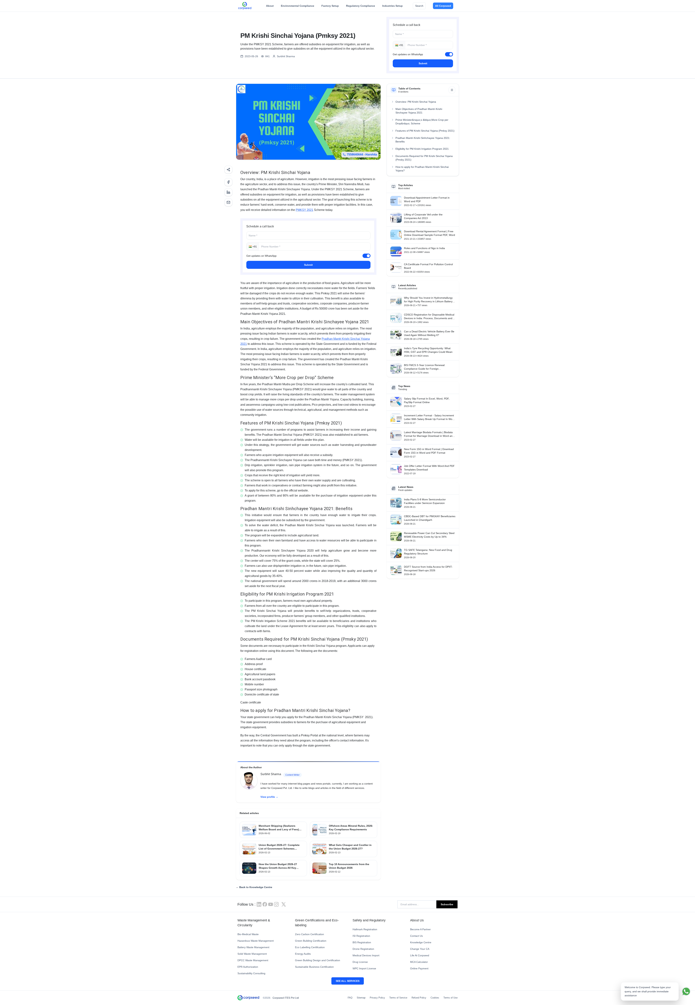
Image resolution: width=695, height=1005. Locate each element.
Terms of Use (450, 997)
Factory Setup (330, 5)
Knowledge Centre (420, 942)
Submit (423, 63)
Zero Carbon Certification (309, 934)
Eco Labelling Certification (310, 947)
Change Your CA (419, 948)
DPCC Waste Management (252, 960)
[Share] (228, 170)
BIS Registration (362, 942)
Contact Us (416, 935)
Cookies (435, 997)
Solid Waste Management (252, 953)
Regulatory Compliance (360, 5)
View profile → (269, 796)
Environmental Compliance (297, 5)
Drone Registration (363, 948)
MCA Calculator (419, 961)
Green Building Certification (310, 940)
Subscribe (447, 904)
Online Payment (419, 968)
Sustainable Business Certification (314, 966)
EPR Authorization (247, 966)
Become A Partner (420, 929)
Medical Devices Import (366, 955)
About (270, 5)
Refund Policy (419, 997)
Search (419, 5)
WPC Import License (364, 968)
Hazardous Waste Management (255, 940)
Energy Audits (303, 953)
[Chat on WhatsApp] (686, 991)
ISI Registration (361, 935)
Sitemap (361, 997)
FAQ (350, 997)
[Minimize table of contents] (452, 90)
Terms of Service (398, 997)
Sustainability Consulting (251, 973)
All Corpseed (443, 5)
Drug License (360, 961)
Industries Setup (392, 5)
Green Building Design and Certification (317, 960)
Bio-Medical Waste (248, 934)
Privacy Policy (377, 997)
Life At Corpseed (419, 955)
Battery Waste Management (253, 947)
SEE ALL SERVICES (347, 980)
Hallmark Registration (365, 929)
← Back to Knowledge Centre (254, 887)
